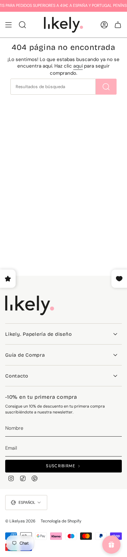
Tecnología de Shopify (61, 521)
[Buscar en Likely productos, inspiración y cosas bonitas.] (106, 87)
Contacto (16, 376)
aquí (78, 66)
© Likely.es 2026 (20, 521)
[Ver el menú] (8, 25)
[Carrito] (118, 25)
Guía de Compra (25, 355)
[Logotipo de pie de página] (29, 305)
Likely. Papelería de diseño (38, 334)
